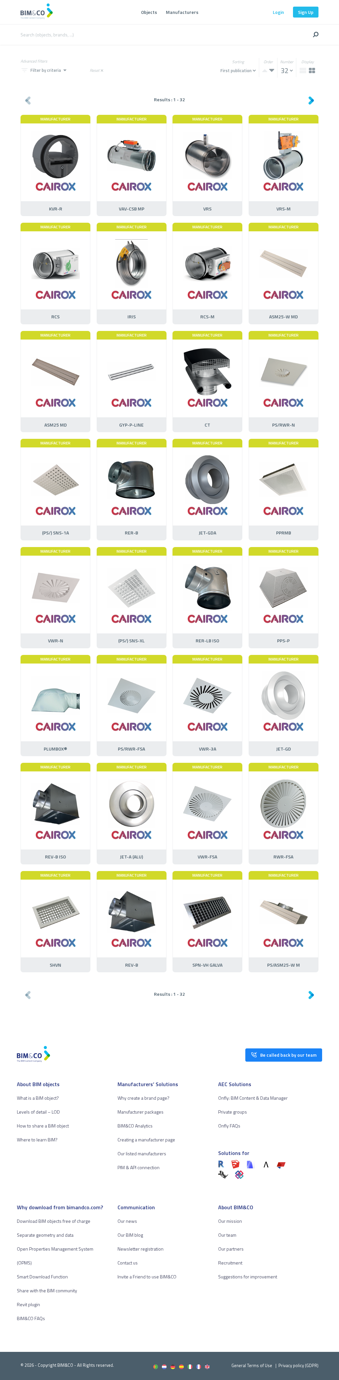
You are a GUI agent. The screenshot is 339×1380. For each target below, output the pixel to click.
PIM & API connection (139, 1167)
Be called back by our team (288, 1054)
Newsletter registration (141, 1248)
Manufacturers (182, 12)
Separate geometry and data (45, 1234)
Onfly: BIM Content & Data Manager (253, 1097)
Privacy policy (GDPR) (298, 1365)
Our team (227, 1234)
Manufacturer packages (141, 1111)
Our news (127, 1221)
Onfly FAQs (229, 1125)
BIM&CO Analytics (135, 1125)
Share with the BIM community (47, 1290)
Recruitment (230, 1262)
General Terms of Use (251, 1365)
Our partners (231, 1248)
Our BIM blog (130, 1234)
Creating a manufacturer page (146, 1139)
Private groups (232, 1111)
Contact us (128, 1262)
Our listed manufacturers (142, 1153)
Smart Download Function (42, 1276)
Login (278, 12)
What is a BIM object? (38, 1097)
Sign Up (306, 12)
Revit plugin (28, 1304)
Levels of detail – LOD (38, 1111)
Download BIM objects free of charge (53, 1221)
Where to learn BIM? (37, 1139)
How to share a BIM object (43, 1125)
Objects (149, 12)
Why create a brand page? (144, 1097)
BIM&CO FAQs (31, 1318)
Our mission (230, 1221)
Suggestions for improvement (247, 1276)
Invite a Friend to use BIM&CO (147, 1276)
